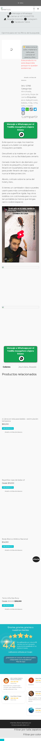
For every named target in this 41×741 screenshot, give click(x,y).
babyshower (32, 100)
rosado (29, 106)
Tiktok (27, 22)
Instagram (32, 19)
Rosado (32, 367)
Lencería (25, 94)
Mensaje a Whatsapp (22, 13)
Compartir (30, 116)
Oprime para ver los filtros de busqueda (20, 33)
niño (23, 106)
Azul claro (23, 367)
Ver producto (8, 428)
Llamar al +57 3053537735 (22, 16)
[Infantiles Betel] (6, 9)
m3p (30, 103)
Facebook (19, 22)
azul (23, 100)
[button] (30, 79)
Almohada (26, 91)
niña (35, 103)
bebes (24, 103)
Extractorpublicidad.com (20, 725)
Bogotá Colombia (15, 19)
